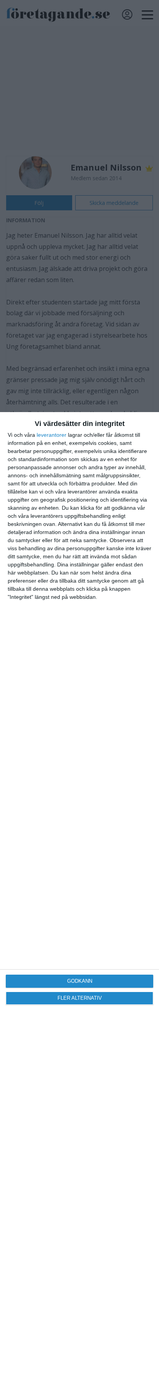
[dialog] (79, 893)
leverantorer (51, 435)
